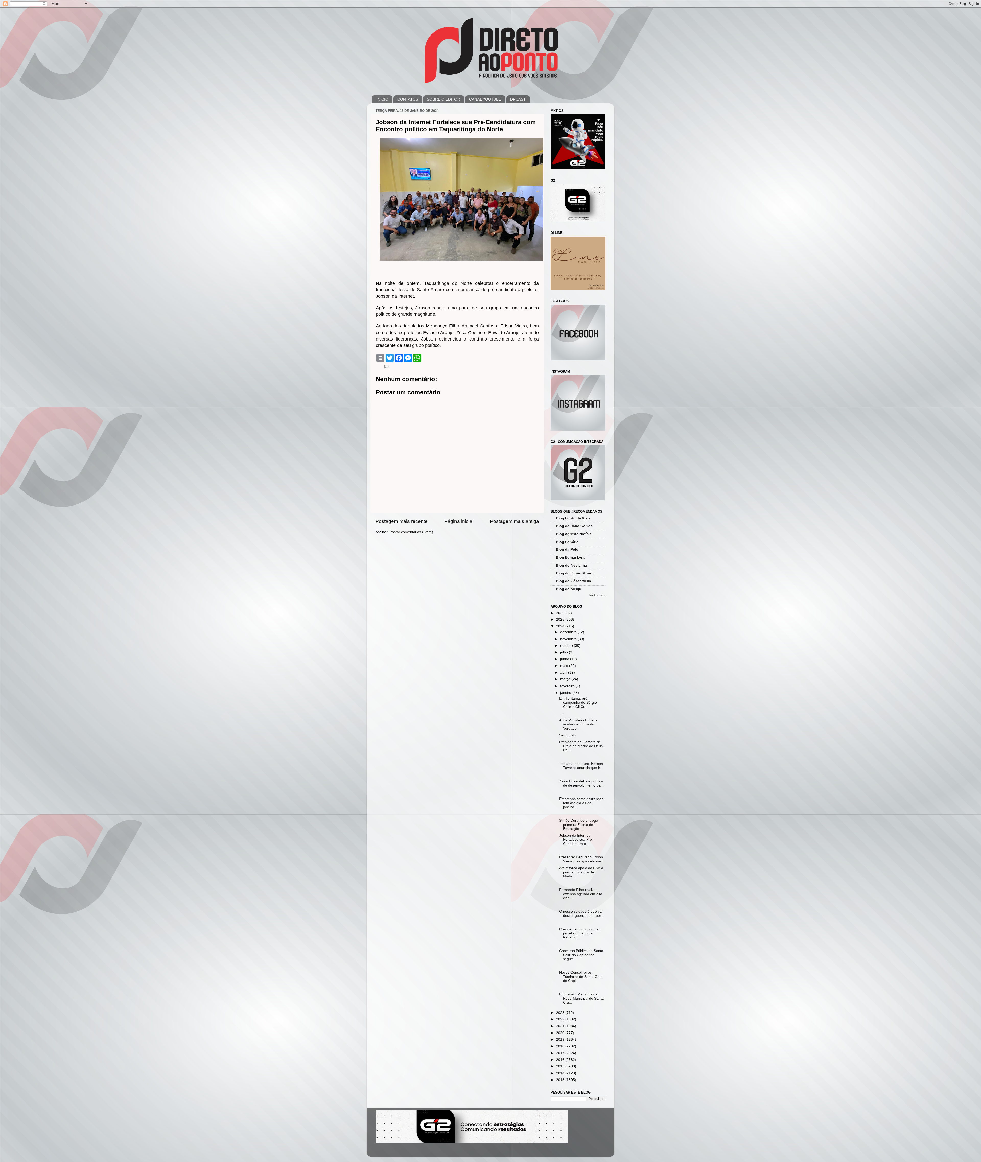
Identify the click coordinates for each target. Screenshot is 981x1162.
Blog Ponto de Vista (573, 518)
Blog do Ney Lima (571, 565)
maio (564, 666)
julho (564, 652)
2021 (560, 1026)
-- (561, 713)
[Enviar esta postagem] (386, 366)
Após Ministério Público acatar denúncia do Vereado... (578, 724)
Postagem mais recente (402, 521)
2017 (560, 1053)
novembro (569, 639)
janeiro (566, 693)
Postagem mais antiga (514, 521)
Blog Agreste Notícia (574, 534)
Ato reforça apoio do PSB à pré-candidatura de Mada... (581, 872)
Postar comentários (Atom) (411, 532)
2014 (560, 1073)
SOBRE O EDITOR (443, 99)
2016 (560, 1060)
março (565, 679)
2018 (560, 1046)
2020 (560, 1033)
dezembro (569, 632)
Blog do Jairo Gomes (574, 526)
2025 (560, 619)
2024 (560, 626)
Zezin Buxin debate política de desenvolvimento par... (582, 783)
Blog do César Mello (573, 581)
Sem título (567, 735)
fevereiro (568, 686)
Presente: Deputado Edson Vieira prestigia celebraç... (582, 859)
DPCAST (518, 99)
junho (565, 659)
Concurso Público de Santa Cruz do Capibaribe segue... (581, 955)
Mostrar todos (597, 595)
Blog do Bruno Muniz (574, 573)
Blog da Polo (567, 549)
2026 (560, 613)
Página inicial (458, 521)
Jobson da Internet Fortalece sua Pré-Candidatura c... (576, 840)
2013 (560, 1080)
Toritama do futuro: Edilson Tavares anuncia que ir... (581, 766)
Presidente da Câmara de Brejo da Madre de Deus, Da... (581, 746)
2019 (560, 1039)
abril (564, 672)
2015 (560, 1066)
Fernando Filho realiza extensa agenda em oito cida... (580, 894)
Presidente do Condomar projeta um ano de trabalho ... (579, 933)
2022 (560, 1019)
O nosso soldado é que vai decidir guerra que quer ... (582, 914)
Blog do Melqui (569, 589)
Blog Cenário (567, 542)
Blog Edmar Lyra (570, 557)
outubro (567, 646)
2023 (560, 1013)
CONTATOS (407, 99)
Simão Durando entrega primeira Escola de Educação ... (578, 825)
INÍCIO (382, 99)
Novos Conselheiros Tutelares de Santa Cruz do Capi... (580, 977)
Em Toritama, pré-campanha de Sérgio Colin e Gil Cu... (578, 703)
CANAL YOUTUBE (485, 99)
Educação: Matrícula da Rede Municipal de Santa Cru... (581, 998)
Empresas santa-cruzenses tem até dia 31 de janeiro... (581, 803)
